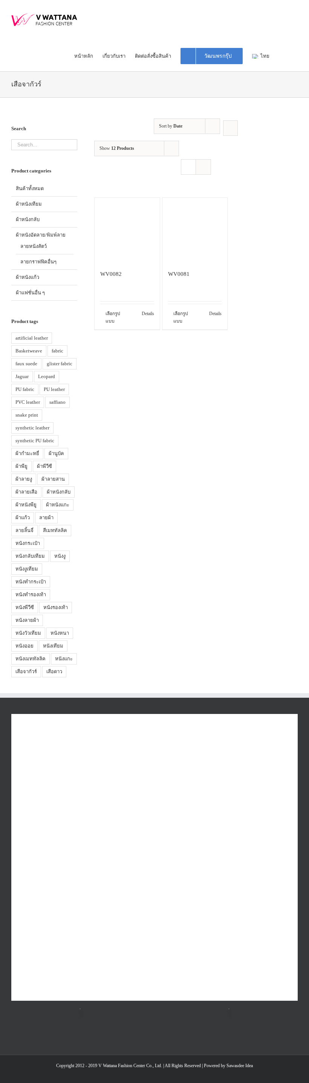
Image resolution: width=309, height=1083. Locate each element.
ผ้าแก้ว (22, 517)
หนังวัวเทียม (28, 633)
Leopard (46, 376)
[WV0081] (194, 230)
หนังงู (60, 556)
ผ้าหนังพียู (26, 505)
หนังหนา (59, 633)
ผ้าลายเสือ (26, 492)
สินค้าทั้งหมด (30, 188)
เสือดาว (54, 671)
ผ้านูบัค (56, 453)
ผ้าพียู (21, 466)
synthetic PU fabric (34, 440)
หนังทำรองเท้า (30, 594)
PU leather (54, 389)
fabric (57, 351)
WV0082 (111, 274)
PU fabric (24, 389)
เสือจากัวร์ (26, 671)
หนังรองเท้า (55, 607)
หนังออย (24, 646)
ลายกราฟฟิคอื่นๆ (38, 262)
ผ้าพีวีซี (44, 466)
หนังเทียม (53, 646)
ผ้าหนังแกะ (57, 505)
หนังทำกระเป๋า (30, 582)
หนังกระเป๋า (27, 543)
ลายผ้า (46, 517)
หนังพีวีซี (24, 607)
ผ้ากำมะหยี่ (27, 453)
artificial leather (31, 338)
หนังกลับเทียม (30, 556)
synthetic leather (32, 428)
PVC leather (27, 402)
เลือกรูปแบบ (113, 317)
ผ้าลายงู (23, 479)
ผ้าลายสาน (53, 479)
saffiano (57, 402)
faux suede (26, 363)
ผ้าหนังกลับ (28, 219)
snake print (26, 415)
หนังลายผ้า (27, 620)
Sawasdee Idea (239, 1065)
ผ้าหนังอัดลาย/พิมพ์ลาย (41, 235)
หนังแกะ (64, 658)
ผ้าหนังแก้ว (27, 277)
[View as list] (203, 167)
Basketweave (28, 351)
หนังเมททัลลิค (30, 658)
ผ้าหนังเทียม (29, 204)
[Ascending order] (230, 128)
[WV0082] (127, 230)
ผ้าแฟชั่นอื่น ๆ (30, 292)
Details (148, 313)
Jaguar (22, 376)
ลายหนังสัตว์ (33, 246)
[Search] (296, 55)
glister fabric (59, 363)
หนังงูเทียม (26, 569)
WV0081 (179, 274)
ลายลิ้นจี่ (24, 530)
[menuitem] (88, 55)
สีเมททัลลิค (55, 530)
